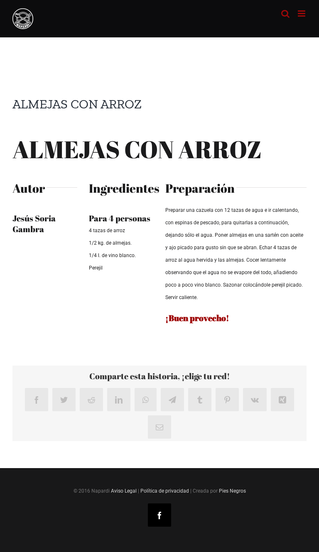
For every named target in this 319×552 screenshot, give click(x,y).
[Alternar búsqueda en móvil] (285, 13)
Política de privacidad (164, 491)
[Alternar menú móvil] (302, 13)
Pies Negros (232, 491)
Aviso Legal (124, 491)
